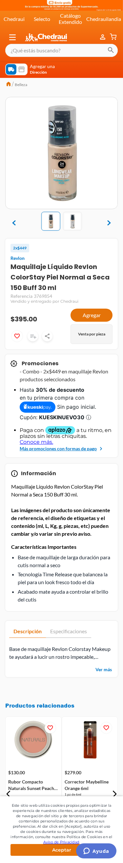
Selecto (42, 19)
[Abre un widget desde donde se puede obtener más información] (96, 851)
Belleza (21, 84)
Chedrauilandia (103, 19)
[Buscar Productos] (111, 50)
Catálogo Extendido (70, 18)
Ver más (103, 669)
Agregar (92, 315)
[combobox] (61, 50)
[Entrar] (103, 37)
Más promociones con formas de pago (58, 448)
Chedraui (14, 19)
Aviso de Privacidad (61, 842)
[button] (12, 37)
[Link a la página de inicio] (8, 85)
